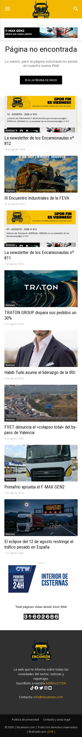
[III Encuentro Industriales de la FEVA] (41, 174)
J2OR (50, 731)
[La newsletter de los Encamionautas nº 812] (41, 114)
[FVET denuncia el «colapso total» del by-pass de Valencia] (41, 403)
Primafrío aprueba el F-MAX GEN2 (34, 487)
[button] (76, 9)
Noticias (10, 130)
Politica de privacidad (25, 719)
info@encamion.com (48, 697)
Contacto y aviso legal (56, 719)
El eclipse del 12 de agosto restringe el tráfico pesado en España (38, 544)
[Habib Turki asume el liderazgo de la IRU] (41, 348)
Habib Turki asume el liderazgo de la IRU (39, 372)
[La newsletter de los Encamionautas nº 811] (41, 228)
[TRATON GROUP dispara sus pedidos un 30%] (41, 288)
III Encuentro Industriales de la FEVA (36, 198)
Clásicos (10, 190)
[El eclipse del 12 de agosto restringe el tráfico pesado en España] (41, 517)
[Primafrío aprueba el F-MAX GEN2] (41, 463)
